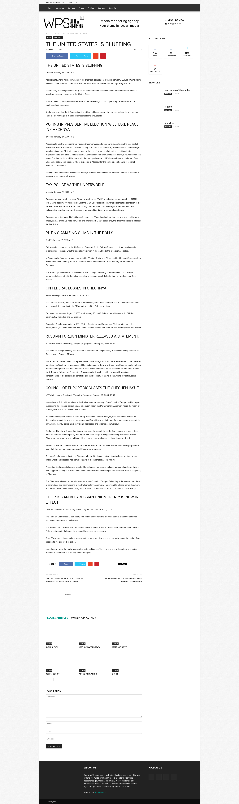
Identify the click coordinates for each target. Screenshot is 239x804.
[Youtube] (191, 2)
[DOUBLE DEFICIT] (61, 661)
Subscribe (155, 63)
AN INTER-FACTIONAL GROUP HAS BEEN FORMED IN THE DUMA (123, 580)
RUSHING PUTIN (52, 647)
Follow (171, 47)
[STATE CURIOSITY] (127, 634)
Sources (101, 8)
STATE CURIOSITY (119, 647)
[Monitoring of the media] (155, 96)
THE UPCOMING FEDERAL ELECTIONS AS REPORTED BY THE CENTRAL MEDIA (64, 580)
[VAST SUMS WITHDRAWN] (94, 634)
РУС (76, 2)
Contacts (112, 8)
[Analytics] (155, 128)
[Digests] (155, 112)
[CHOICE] (127, 661)
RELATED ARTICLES (57, 617)
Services (71, 8)
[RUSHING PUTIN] (61, 634)
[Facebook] (178, 2)
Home (50, 8)
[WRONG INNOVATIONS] (94, 661)
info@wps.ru (174, 23)
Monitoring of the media (177, 90)
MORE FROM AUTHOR (83, 617)
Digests (168, 106)
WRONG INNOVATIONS (88, 674)
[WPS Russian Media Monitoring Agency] (63, 22)
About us (60, 8)
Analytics (169, 123)
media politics (58, 37)
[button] (190, 8)
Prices (81, 8)
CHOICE (115, 674)
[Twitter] (182, 2)
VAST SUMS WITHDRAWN (89, 647)
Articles (91, 8)
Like (155, 47)
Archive (48, 37)
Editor (50, 50)
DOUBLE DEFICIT (52, 674)
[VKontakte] (187, 2)
